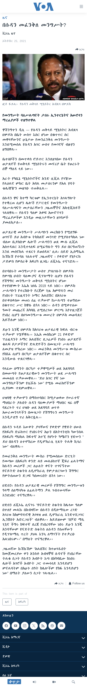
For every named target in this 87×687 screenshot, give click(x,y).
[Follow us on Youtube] (15, 626)
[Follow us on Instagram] (25, 626)
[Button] (80, 49)
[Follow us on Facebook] (6, 626)
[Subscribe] (61, 626)
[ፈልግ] (73, 682)
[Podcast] (52, 626)
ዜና (4, 18)
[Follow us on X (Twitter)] (34, 626)
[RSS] (43, 626)
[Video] (54, 682)
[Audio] (34, 682)
